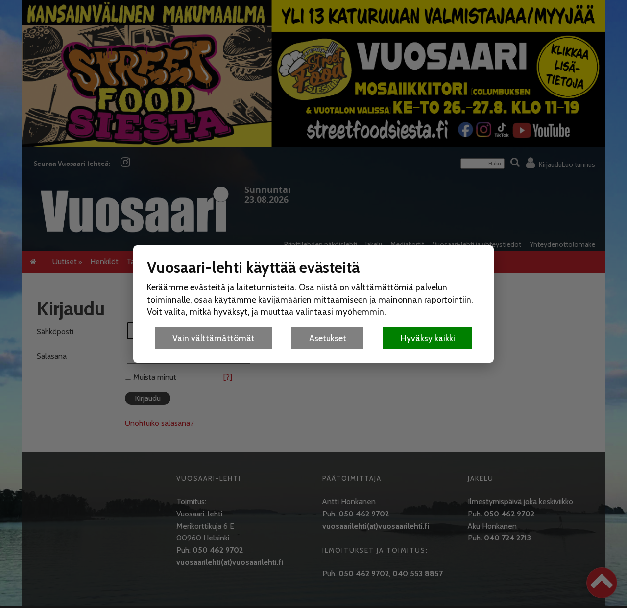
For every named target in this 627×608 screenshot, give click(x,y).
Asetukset (327, 338)
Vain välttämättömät (213, 338)
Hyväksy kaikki (428, 338)
